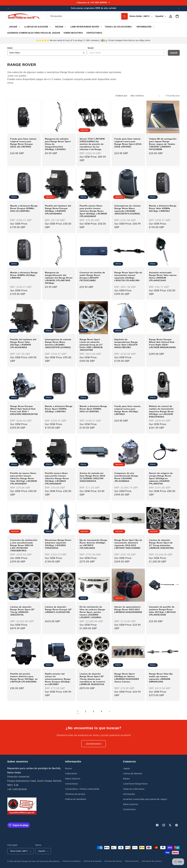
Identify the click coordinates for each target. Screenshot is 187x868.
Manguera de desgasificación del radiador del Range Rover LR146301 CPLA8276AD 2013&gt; (58, 277)
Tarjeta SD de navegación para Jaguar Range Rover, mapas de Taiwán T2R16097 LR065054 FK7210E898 (162, 144)
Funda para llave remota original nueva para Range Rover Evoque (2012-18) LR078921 (23, 143)
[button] (13, 27)
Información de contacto (152, 861)
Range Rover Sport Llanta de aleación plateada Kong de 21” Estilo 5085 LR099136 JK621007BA (91, 344)
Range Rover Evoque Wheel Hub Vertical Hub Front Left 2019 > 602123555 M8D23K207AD (24, 410)
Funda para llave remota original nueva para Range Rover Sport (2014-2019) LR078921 (128, 143)
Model (91, 48)
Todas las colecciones (133, 789)
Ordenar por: (122, 95)
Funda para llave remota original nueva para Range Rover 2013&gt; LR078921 (127, 410)
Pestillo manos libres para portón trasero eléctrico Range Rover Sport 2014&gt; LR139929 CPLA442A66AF (93, 210)
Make (10, 48)
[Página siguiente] (109, 711)
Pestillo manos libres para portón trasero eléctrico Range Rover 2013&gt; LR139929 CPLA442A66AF (57, 478)
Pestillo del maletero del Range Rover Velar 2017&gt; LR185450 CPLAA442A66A (23, 343)
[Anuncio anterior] (8, 8)
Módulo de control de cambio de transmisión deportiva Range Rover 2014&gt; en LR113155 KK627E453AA (161, 411)
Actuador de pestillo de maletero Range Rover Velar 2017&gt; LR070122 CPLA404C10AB (162, 611)
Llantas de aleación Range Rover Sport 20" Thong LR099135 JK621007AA (22, 611)
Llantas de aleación (132, 773)
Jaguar (126, 768)
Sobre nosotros (72, 778)
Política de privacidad (92, 861)
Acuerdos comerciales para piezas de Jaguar (145, 799)
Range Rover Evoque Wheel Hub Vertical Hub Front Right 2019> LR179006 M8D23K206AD (162, 343)
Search (173, 53)
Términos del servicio (113, 861)
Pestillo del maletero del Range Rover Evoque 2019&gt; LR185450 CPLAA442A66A (58, 209)
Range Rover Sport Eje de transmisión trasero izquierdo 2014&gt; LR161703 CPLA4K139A (128, 276)
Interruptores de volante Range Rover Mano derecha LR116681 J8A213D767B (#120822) (58, 343)
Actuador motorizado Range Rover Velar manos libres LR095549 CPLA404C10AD (163, 276)
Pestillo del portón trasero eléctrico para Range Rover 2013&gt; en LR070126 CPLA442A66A (24, 677)
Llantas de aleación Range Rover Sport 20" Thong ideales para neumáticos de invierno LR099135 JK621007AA (92, 678)
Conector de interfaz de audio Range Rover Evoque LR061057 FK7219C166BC (92, 276)
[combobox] (88, 16)
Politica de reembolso (75, 799)
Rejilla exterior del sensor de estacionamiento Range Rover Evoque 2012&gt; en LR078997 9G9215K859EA (58, 678)
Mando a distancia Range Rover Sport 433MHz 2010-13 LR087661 (93, 409)
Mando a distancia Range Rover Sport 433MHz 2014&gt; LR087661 (58, 409)
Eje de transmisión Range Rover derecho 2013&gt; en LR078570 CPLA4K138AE (93, 544)
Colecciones (71, 773)
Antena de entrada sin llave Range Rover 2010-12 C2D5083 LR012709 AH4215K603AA (93, 477)
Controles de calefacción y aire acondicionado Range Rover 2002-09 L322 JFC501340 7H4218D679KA (23, 545)
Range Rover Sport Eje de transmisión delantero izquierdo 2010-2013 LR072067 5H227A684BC (128, 544)
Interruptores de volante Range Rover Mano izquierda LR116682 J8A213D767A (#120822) (127, 209)
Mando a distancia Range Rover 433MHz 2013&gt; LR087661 (24, 275)
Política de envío (132, 861)
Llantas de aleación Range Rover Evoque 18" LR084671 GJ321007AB (58, 609)
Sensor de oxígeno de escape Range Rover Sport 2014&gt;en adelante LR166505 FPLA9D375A (161, 478)
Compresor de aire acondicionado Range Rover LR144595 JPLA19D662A (126, 477)
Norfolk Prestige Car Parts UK (26, 861)
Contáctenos (71, 784)
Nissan (126, 778)
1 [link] (77, 711)
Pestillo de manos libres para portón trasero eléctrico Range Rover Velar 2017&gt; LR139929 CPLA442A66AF (23, 478)
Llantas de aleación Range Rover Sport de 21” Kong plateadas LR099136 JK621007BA (161, 544)
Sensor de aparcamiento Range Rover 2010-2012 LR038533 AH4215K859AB (128, 609)
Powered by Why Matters (49, 861)
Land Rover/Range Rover (135, 784)
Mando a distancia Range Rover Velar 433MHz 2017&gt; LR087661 (162, 208)
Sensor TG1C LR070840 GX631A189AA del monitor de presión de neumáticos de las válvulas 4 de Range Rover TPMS (92, 144)
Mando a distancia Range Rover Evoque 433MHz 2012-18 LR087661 (24, 208)
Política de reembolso (72, 861)
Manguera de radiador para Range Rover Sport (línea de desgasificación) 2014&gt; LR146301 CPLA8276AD (58, 144)
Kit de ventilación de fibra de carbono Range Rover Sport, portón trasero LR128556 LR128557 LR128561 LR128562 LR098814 (92, 612)
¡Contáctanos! (93, 743)
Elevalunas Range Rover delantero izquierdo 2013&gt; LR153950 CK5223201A (58, 544)
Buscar (68, 768)
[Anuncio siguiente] (178, 8)
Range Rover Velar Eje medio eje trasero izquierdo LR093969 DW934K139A (161, 677)
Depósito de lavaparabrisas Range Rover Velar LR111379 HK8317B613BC (126, 343)
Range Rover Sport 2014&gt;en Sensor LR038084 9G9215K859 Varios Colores (126, 677)
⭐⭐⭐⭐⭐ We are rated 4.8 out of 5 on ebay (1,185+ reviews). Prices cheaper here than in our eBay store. (93, 40)
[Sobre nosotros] (22, 806)
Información (129, 794)
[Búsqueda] (124, 16)
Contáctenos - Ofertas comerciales (82, 789)
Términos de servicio (75, 794)
